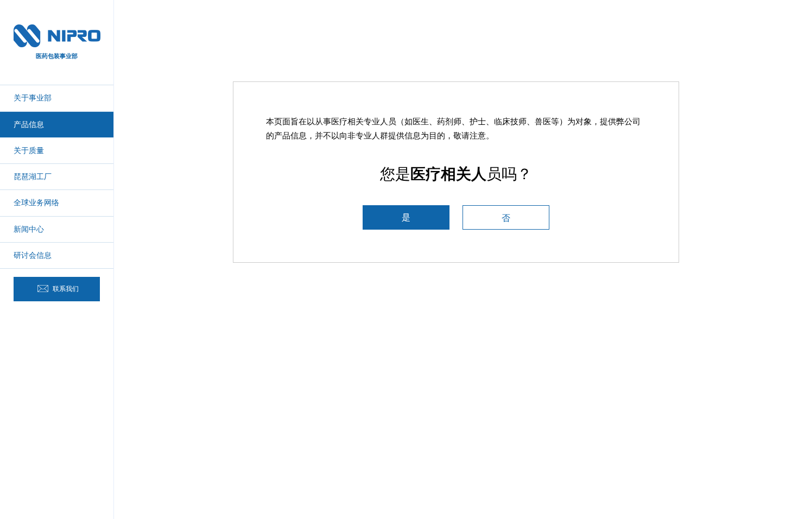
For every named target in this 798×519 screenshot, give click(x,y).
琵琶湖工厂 (33, 176)
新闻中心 (29, 229)
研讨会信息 (33, 255)
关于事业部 (33, 97)
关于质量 (29, 150)
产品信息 (29, 124)
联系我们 (65, 289)
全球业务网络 (36, 202)
